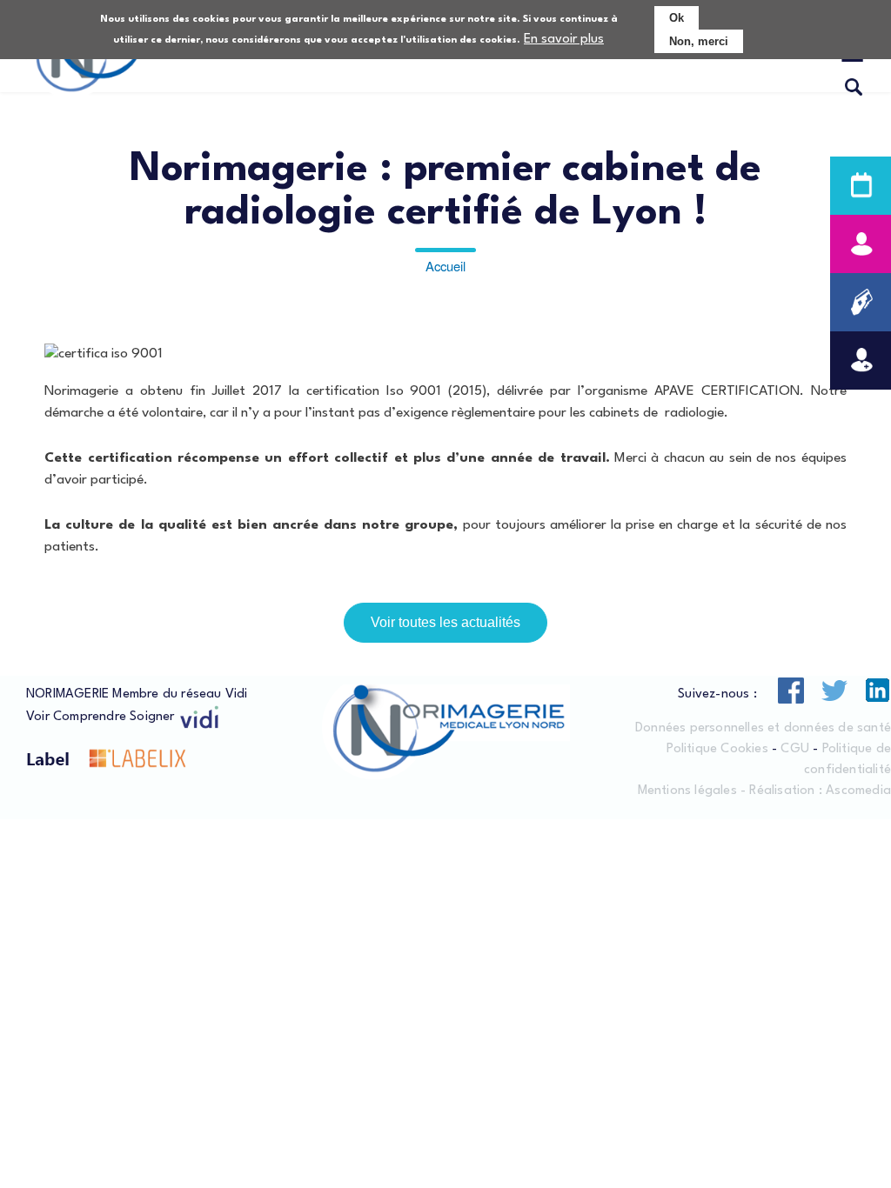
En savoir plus (564, 39)
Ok (676, 17)
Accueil (445, 266)
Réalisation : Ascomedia (820, 791)
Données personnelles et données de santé (763, 728)
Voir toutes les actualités (445, 622)
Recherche (853, 88)
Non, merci (698, 41)
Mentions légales (687, 791)
